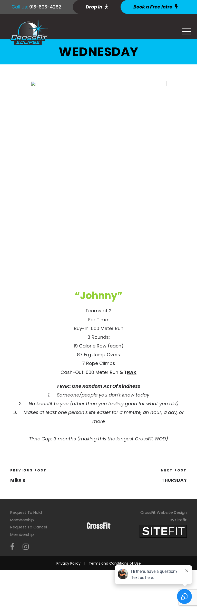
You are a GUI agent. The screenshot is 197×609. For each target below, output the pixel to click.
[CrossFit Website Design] (163, 531)
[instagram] (26, 547)
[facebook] (12, 547)
